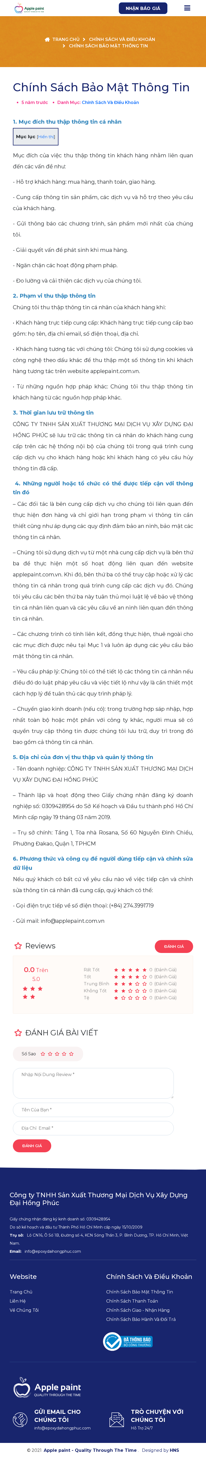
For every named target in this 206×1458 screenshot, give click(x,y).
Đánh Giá (174, 946)
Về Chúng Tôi (24, 1310)
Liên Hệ (18, 1301)
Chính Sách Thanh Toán (132, 1301)
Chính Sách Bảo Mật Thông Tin (139, 1292)
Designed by (160, 1450)
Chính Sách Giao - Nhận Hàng (138, 1310)
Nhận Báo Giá (143, 8)
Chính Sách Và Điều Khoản (122, 39)
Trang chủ (66, 39)
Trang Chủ (21, 1292)
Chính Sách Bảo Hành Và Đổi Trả (141, 1319)
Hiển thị (46, 136)
